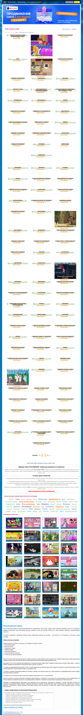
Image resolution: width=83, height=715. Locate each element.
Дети (44, 501)
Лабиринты (45, 504)
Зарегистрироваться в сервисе (13, 707)
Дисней (64, 501)
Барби (18, 499)
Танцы (14, 511)
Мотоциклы (66, 504)
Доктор (70, 501)
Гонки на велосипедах (11, 501)
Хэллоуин (46, 511)
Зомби (18, 504)
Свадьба (44, 509)
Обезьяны (17, 506)
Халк (40, 511)
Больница (29, 499)
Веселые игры (42, 499)
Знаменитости (10, 504)
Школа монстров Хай (71, 511)
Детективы (39, 501)
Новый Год (9, 506)
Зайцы (76, 501)
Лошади (52, 504)
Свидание (52, 509)
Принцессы (60, 506)
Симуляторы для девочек (63, 509)
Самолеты (37, 509)
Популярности (23, 32)
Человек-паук (54, 511)
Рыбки (31, 509)
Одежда (36, 506)
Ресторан (9, 509)
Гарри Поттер (70, 499)
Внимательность (54, 499)
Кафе (38, 504)
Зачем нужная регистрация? (34, 2)
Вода (63, 499)
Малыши (58, 504)
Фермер (35, 511)
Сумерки (8, 511)
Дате (16, 32)
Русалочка (24, 509)
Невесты (74, 504)
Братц (35, 499)
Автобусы (11, 499)
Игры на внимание (28, 504)
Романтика (16, 509)
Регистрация (11, 2)
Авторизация (21, 2)
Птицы (67, 506)
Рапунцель (74, 506)
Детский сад (51, 501)
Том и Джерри (22, 511)
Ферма (29, 511)
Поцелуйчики (50, 506)
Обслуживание (26, 506)
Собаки (74, 509)
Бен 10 (23, 499)
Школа (62, 511)
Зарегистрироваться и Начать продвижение (41, 491)
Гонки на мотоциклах (26, 501)
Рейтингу (31, 32)
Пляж (42, 506)
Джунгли (58, 501)
